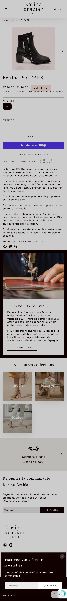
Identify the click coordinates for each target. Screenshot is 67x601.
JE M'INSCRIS (50, 585)
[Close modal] (62, 556)
